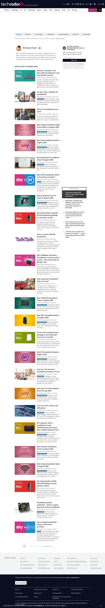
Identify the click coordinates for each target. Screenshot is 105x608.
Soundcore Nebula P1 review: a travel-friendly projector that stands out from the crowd (74, 214)
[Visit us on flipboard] (80, 4)
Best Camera (93, 558)
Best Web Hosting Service (27, 564)
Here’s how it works (60, 38)
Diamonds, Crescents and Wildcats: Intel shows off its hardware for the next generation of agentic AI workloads (74, 204)
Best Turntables (71, 558)
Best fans (27, 34)
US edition (38, 606)
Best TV (56, 561)
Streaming (31, 10)
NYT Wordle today (88, 34)
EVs (69, 10)
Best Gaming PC (42, 564)
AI (21, 10)
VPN (50, 10)
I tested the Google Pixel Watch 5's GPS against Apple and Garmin (74, 194)
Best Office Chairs (72, 568)
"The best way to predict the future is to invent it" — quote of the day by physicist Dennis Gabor (75, 234)
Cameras (57, 10)
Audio (45, 10)
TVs (25, 10)
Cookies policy (38, 593)
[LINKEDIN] (40, 48)
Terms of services (78, 63)
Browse (74, 10)
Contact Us (55, 589)
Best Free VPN (24, 561)
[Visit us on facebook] (73, 4)
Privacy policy (18, 593)
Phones (6, 10)
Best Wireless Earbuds (73, 564)
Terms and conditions (77, 589)
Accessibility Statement (21, 596)
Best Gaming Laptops (44, 561)
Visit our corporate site (72, 577)
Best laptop (50, 34)
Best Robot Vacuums (96, 568)
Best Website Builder (26, 568)
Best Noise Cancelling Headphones (77, 561)
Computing (14, 10)
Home (64, 10)
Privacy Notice (80, 64)
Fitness (39, 10)
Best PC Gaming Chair (44, 568)
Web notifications (76, 593)
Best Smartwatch (58, 568)
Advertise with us (57, 593)
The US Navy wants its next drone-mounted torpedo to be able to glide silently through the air (75, 224)
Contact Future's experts (40, 589)
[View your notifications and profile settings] (94, 4)
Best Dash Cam (94, 561)
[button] (101, 4)
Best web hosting (63, 34)
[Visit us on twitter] (75, 4)
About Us (17, 589)
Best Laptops (41, 558)
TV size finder (39, 34)
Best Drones (93, 564)
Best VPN (75, 34)
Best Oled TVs (58, 564)
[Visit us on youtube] (78, 4)
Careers (36, 596)
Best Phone (57, 558)
